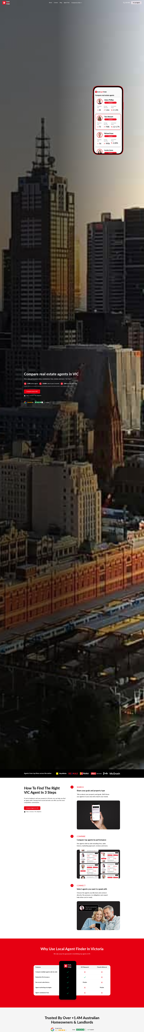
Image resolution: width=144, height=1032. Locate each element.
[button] (76, 3)
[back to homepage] (6, 3)
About (50, 2)
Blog (61, 2)
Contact (56, 2)
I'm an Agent (136, 2)
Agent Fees (67, 2)
